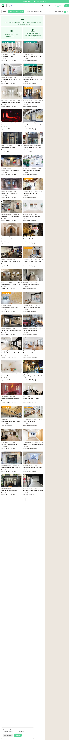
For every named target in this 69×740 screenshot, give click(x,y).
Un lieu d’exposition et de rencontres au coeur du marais (10, 239)
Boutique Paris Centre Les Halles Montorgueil (33, 239)
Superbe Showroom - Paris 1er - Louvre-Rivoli (11, 376)
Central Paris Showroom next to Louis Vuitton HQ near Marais (11, 330)
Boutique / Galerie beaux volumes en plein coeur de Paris (32, 216)
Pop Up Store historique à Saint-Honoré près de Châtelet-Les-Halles (11, 216)
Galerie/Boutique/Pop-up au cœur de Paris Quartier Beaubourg (31, 79)
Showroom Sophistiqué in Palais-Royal (11, 102)
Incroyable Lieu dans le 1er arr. (10, 421)
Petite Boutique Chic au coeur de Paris (33, 148)
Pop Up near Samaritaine (30, 330)
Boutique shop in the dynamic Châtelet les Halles (32, 490)
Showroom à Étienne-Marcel (31, 170)
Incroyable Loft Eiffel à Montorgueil (29, 422)
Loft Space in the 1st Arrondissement (7, 56)
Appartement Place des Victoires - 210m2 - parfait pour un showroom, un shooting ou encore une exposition (33, 353)
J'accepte (17, 735)
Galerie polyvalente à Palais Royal (33, 444)
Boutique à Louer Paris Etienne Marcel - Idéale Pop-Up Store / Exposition (32, 262)
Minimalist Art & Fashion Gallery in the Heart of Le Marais (11, 285)
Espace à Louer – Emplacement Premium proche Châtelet (10, 262)
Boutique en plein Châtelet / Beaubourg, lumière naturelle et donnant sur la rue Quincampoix (33, 285)
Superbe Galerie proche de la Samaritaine (32, 56)
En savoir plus (8, 735)
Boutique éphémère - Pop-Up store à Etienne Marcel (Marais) (32, 467)
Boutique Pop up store (8, 147)
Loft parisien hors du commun (10, 398)
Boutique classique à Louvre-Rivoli (10, 467)
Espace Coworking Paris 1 (31, 398)
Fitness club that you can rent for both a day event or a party (11, 125)
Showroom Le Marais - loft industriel (9, 444)
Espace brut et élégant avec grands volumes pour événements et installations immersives (9, 193)
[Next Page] (27, 499)
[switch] (66, 12)
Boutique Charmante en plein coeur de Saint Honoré (32, 307)
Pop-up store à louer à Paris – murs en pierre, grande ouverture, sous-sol (10, 170)
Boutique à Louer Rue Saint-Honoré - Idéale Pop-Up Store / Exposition (10, 307)
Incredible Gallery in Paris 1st (32, 125)
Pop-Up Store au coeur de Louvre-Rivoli (31, 193)
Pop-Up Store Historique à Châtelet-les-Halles (31, 102)
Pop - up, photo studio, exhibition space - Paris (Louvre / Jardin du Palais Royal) (11, 490)
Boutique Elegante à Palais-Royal (11, 353)
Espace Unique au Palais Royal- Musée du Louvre (32, 376)
